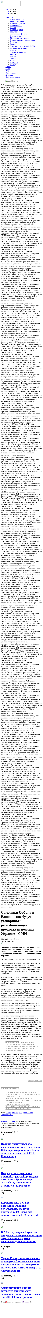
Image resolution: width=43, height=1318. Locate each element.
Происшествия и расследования (22, 40)
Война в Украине (17, 21)
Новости (9, 17)
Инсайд (13, 65)
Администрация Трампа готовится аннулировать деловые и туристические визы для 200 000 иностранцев (20, 1292)
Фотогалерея (10, 73)
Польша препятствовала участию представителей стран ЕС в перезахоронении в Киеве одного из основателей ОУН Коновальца (20, 1150)
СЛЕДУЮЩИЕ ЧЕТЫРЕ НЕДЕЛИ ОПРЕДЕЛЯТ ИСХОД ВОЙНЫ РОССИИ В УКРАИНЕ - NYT (24, 1094)
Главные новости (17, 19)
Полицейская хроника (19, 48)
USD (7, 9)
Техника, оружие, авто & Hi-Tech (23, 46)
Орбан (8, 1113)
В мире (13, 28)
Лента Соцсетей (16, 30)
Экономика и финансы (19, 34)
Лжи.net (13, 61)
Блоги (8, 69)
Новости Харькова (17, 24)
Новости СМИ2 (7, 1115)
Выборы (13, 32)
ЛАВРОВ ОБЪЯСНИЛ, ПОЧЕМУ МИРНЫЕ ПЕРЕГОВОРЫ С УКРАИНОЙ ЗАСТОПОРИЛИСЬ (23, 1100)
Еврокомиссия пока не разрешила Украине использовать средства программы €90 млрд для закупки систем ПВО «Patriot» (20, 1208)
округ (21, 1113)
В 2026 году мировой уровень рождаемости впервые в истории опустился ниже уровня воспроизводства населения (21, 1237)
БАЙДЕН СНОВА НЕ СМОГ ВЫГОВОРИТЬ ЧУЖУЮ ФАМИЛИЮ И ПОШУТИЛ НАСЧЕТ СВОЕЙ (23, 1107)
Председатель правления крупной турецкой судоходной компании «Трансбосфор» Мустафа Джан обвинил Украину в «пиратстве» (19, 1179)
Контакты (9, 75)
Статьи (8, 67)
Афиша (13, 54)
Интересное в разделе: (10, 1088)
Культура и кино (16, 42)
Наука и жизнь (16, 36)
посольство (28, 1113)
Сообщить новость (13, 77)
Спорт (12, 44)
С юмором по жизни (18, 52)
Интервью (14, 63)
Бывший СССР (16, 26)
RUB (7, 13)
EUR (7, 11)
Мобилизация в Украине (19, 38)
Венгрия (15, 1113)
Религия (13, 50)
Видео (8, 71)
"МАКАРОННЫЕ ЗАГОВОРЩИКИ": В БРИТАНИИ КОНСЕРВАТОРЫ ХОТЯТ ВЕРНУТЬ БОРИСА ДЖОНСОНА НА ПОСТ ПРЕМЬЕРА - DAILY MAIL (22, 1046)
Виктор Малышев (35, 1081)
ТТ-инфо (25, 1302)
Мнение (13, 58)
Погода (13, 56)
